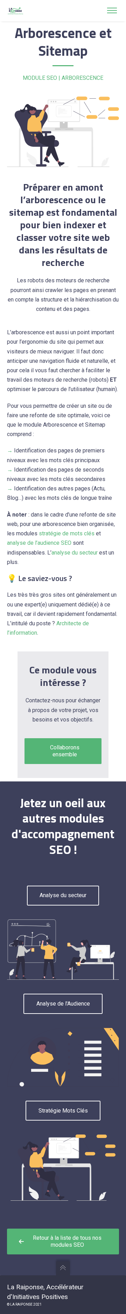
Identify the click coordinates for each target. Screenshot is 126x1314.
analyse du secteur (74, 552)
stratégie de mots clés (66, 533)
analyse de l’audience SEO (39, 543)
